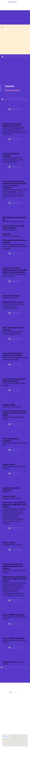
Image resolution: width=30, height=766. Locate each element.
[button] (15, 7)
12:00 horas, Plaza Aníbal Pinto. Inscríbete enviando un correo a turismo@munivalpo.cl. (12, 157)
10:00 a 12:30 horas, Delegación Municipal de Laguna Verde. (12, 330)
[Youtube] (15, 762)
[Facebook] (15, 757)
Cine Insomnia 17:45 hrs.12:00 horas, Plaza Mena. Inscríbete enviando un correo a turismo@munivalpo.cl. (13, 302)
